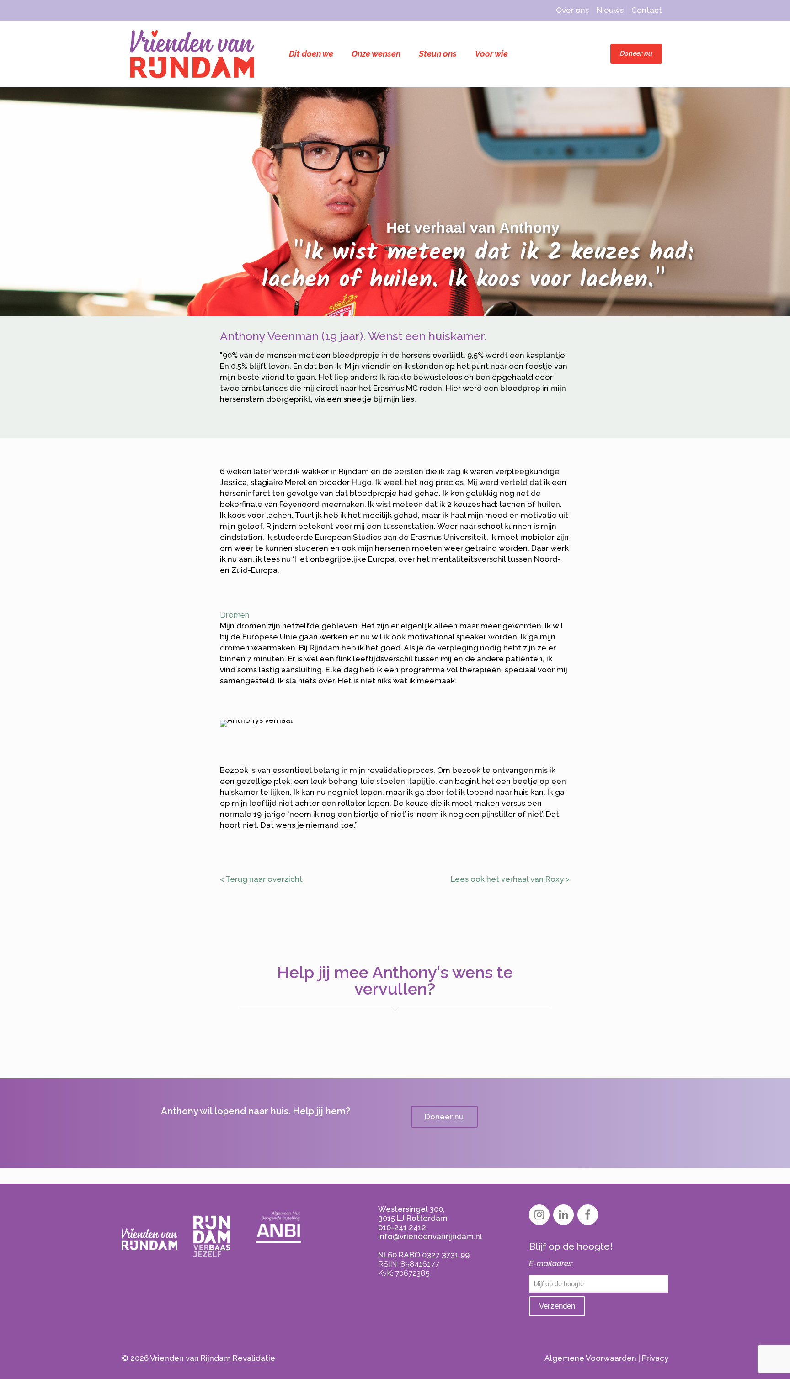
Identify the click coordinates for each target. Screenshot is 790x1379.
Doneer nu (636, 53)
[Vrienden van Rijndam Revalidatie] (192, 54)
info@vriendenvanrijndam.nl (430, 1236)
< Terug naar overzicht (261, 879)
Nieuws (610, 10)
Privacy (655, 1358)
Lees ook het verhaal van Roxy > (510, 879)
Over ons (572, 10)
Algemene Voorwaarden (590, 1358)
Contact (646, 10)
